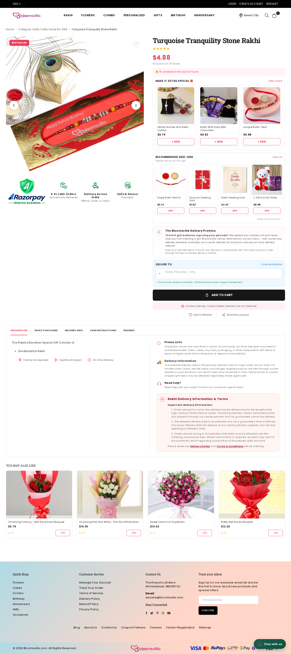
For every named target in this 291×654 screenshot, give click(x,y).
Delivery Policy (200, 446)
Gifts (158, 15)
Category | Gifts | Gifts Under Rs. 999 (42, 29)
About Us (90, 627)
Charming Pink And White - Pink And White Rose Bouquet (110, 522)
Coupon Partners (133, 627)
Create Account (251, 4)
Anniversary (204, 15)
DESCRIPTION (18, 330)
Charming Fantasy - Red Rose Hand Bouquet (36, 522)
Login (232, 4)
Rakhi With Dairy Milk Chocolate (213, 129)
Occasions (20, 615)
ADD (170, 210)
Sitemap (205, 627)
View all (277, 157)
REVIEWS (129, 330)
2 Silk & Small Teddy (265, 197)
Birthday (178, 15)
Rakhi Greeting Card (233, 197)
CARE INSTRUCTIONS (103, 330)
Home (10, 29)
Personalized (134, 15)
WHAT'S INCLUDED (46, 330)
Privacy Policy (89, 609)
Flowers (88, 15)
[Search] (267, 15)
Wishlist (272, 4)
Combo (109, 15)
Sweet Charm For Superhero (167, 522)
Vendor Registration (180, 627)
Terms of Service (91, 593)
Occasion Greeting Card (200, 199)
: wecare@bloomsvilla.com (164, 595)
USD (15, 4)
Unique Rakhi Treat (255, 127)
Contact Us (109, 627)
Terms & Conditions (230, 446)
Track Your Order (91, 588)
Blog (76, 627)
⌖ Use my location (271, 264)
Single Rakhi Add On (169, 197)
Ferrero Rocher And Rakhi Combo (173, 129)
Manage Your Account (95, 582)
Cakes (17, 588)
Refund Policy (88, 604)
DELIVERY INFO (74, 330)
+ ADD (176, 141)
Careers (156, 627)
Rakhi (68, 15)
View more (275, 81)
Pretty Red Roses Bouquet (237, 522)
